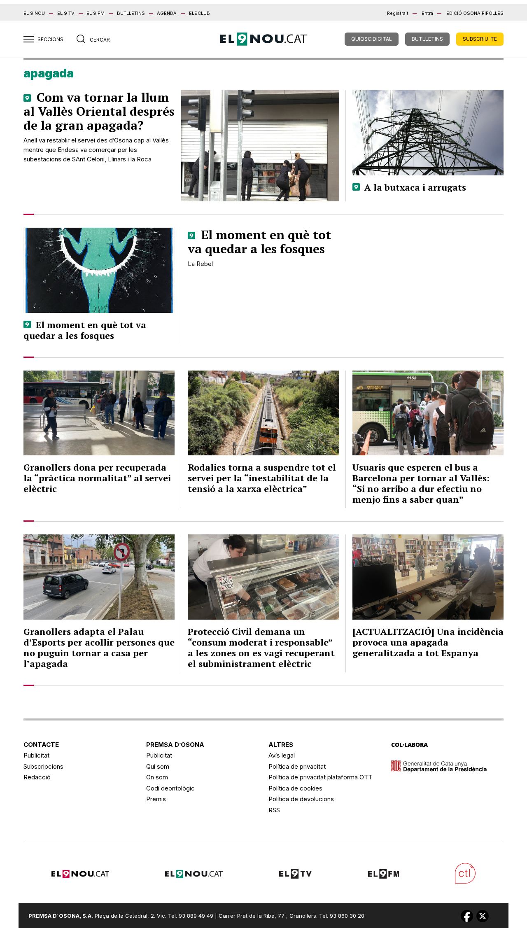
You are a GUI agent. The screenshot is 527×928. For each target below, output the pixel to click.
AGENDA (167, 13)
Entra (427, 13)
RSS (274, 810)
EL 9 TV (66, 13)
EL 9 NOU (34, 13)
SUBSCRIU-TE (480, 39)
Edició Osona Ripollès (475, 13)
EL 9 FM (95, 13)
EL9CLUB (199, 13)
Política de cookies (295, 788)
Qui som (157, 766)
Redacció (37, 777)
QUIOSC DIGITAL (371, 39)
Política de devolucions (301, 799)
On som (157, 777)
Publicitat (36, 755)
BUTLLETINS (131, 13)
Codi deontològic (170, 788)
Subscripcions (43, 766)
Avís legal (281, 755)
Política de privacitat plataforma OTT (320, 777)
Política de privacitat (297, 766)
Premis (156, 799)
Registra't (397, 13)
